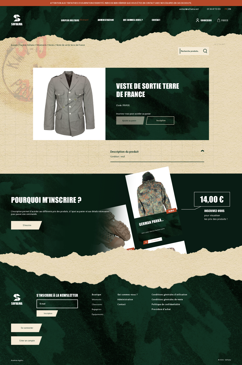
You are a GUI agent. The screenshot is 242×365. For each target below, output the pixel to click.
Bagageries (97, 309)
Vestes (51, 45)
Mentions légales (17, 360)
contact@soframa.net (189, 9)
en (230, 9)
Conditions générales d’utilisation (169, 294)
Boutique (96, 294)
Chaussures (97, 304)
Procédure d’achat (161, 309)
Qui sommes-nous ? (133, 20)
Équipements (97, 314)
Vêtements (41, 45)
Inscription (161, 120)
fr (226, 9)
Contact (156, 20)
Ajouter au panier (129, 120)
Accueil (14, 45)
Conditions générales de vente (167, 299)
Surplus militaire (70, 20)
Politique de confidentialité (166, 304)
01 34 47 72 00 (214, 9)
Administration (106, 20)
